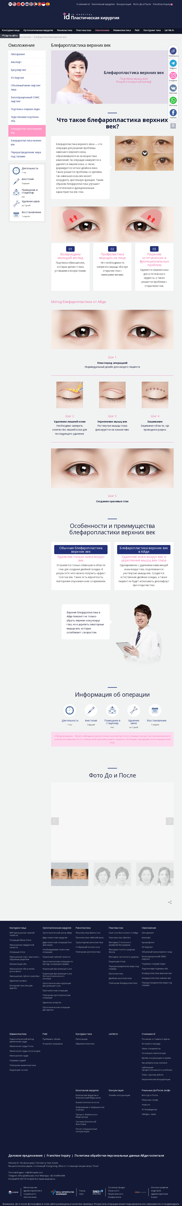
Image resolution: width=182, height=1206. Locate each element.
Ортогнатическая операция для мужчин (56, 1008)
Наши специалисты (151, 1048)
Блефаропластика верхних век (26, 130)
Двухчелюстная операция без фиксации (57, 943)
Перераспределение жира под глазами (26, 154)
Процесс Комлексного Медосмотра (87, 1115)
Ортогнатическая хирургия (38, 30)
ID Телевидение (149, 1109)
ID (44, 4)
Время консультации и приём (156, 1058)
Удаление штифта (18, 980)
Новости (146, 1104)
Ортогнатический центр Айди (57, 933)
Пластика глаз (83, 30)
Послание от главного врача (156, 1039)
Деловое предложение (25, 1155)
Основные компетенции (154, 1053)
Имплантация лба (18, 964)
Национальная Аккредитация (156, 1079)
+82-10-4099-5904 (57, 1175)
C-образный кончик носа (88, 947)
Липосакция (81, 1039)
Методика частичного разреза (123, 957)
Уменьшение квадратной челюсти (22, 946)
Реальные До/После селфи (156, 1090)
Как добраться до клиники (154, 1063)
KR (10, 4)
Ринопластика (64, 30)
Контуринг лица (11, 30)
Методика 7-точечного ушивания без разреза (120, 943)
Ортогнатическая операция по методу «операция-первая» (58, 962)
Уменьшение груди (19, 1055)
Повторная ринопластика (88, 952)
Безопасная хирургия (103, 4)
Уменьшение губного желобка (24, 976)
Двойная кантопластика (120, 978)
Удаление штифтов (52, 1002)
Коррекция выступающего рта (57, 969)
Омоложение (102, 30)
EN (14, 4)
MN (31, 4)
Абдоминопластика (85, 1043)
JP (23, 4)
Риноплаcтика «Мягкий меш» (90, 937)
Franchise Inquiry (162, 4)
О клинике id (83, 4)
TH (27, 4)
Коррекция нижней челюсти (56, 957)
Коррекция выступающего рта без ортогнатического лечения (57, 976)
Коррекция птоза (117, 961)
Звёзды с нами (149, 1114)
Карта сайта (11, 35)
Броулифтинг (18, 70)
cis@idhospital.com (34, 1172)
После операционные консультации (86, 1130)
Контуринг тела (152, 30)
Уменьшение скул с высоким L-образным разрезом (25, 958)
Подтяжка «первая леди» (25, 109)
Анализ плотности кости (87, 1102)
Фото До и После (142, 4)
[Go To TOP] (173, 126)
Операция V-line (17, 952)
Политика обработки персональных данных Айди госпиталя (119, 1155)
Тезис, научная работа (152, 1074)
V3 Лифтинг (17, 77)
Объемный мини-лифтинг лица (26, 87)
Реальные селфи (150, 1100)
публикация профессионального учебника (157, 1068)
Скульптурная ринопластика (89, 942)
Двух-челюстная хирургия (55, 937)
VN (39, 4)
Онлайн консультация (119, 1095)
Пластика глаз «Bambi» (120, 937)
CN (19, 4)
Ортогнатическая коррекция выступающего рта (57, 984)
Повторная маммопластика (23, 1065)
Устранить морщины (53, 1043)
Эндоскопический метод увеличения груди (22, 1040)
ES (48, 4)
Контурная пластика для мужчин (21, 986)
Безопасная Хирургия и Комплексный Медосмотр (88, 1096)
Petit (137, 30)
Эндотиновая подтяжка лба (25, 119)
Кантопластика (116, 973)
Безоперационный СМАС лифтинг (25, 99)
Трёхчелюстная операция (55, 990)
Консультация (124, 4)
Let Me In (169, 30)
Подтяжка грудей (18, 1060)
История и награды (151, 1043)
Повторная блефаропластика (123, 983)
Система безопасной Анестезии (86, 1122)
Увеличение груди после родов (25, 1051)
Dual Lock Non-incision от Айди (123, 933)
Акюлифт (16, 62)
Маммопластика (122, 30)
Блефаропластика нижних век (26, 142)
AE (35, 4)
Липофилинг (18, 54)
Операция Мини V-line (20, 940)
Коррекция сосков (19, 1070)
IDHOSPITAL (91, 16)
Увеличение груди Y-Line (21, 1046)
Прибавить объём (51, 1039)
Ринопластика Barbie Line (88, 933)
